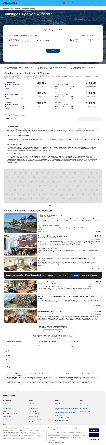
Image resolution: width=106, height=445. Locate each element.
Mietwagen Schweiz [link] (34, 408)
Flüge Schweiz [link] (32, 411)
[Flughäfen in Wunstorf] (21, 346)
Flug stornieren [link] (83, 408)
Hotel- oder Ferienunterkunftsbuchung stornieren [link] (91, 406)
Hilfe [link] (81, 403)
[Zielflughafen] (53, 40)
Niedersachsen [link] (25, 8)
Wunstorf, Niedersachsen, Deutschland (23, 41)
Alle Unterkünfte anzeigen (53, 331)
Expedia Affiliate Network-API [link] (10, 413)
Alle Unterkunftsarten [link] (34, 416)
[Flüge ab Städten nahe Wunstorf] (53, 342)
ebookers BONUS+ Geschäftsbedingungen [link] (64, 417)
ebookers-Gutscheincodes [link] (35, 419)
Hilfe (83, 3)
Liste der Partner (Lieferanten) (56, 442)
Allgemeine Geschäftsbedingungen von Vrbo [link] (65, 412)
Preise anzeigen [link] (96, 231)
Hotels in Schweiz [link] (33, 403)
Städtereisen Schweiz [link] (34, 413)
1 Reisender (83, 35)
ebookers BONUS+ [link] (7, 419)
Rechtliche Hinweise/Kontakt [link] (61, 420)
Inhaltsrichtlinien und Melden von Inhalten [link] (64, 423)
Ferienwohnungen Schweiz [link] (35, 406)
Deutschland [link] (17, 8)
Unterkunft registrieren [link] (8, 406)
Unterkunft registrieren (73, 3)
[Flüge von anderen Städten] (53, 346)
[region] (53, 435)
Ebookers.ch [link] (6, 8)
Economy (92, 35)
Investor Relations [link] (7, 416)
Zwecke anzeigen (94, 439)
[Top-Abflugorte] (85, 342)
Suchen (53, 51)
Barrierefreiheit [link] (58, 415)
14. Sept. (90, 41)
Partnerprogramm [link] (7, 408)
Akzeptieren (94, 430)
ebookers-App (77, 68)
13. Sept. (75, 41)
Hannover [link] (32, 8)
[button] (53, 355)
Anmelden (100, 3)
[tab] (45, 30)
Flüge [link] (12, 8)
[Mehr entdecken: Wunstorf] (21, 342)
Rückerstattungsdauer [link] (85, 411)
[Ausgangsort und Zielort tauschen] (38, 40)
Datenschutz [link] (58, 403)
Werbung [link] (5, 424)
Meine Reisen (91, 3)
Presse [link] (4, 411)
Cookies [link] (56, 406)
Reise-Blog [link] (31, 421)
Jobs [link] (4, 403)
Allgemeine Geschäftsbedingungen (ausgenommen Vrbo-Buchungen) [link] (66, 409)
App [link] (4, 421)
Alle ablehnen (93, 435)
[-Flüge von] (85, 346)
